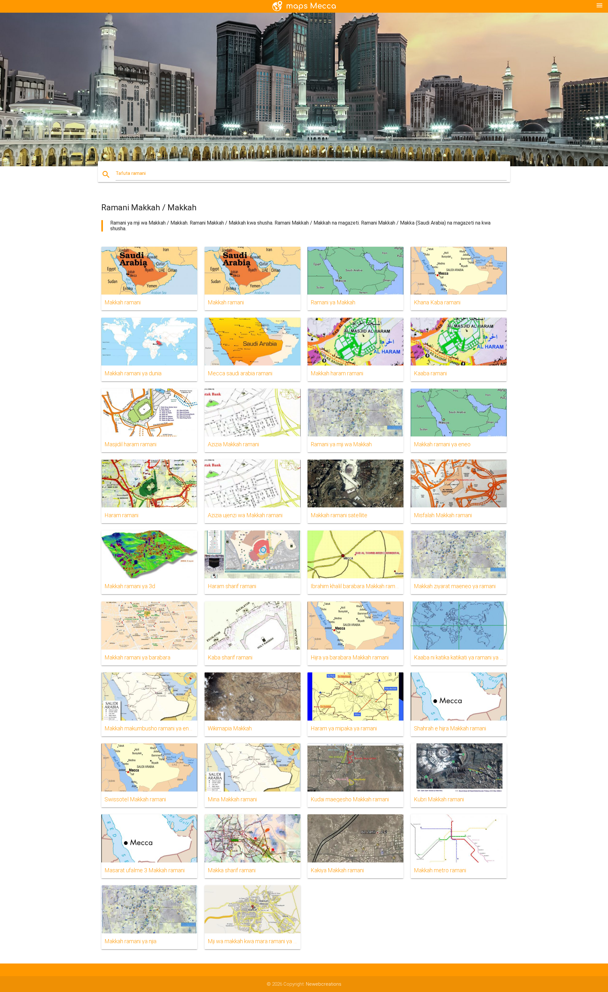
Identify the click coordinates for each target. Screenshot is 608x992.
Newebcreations (323, 984)
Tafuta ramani (131, 173)
